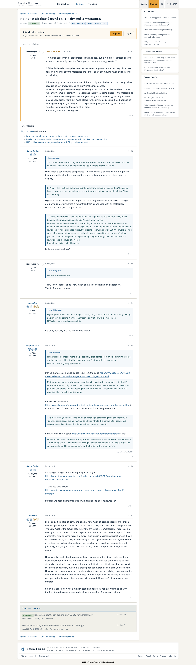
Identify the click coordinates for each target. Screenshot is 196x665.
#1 (132, 51)
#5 (132, 345)
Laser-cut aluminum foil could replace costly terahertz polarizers (57, 136)
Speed (89, 23)
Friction (81, 23)
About (148, 656)
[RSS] (175, 656)
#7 (132, 515)
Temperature (101, 23)
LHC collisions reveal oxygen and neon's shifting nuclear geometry (58, 142)
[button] (72, 4)
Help (170, 656)
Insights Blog (63, 4)
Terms (155, 656)
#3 (132, 264)
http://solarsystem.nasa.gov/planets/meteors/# (95, 433)
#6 (132, 466)
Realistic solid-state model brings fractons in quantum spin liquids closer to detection (66, 139)
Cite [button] (129, 116)
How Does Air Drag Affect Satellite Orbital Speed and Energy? (53, 625)
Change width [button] (44, 656)
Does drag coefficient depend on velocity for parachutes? (63, 615)
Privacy (163, 656)
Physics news (27, 131)
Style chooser (28, 656)
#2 (132, 151)
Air (73, 23)
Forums (79, 4)
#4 (132, 303)
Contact (140, 656)
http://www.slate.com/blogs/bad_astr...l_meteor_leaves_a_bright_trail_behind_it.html (87, 405)
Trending (92, 4)
